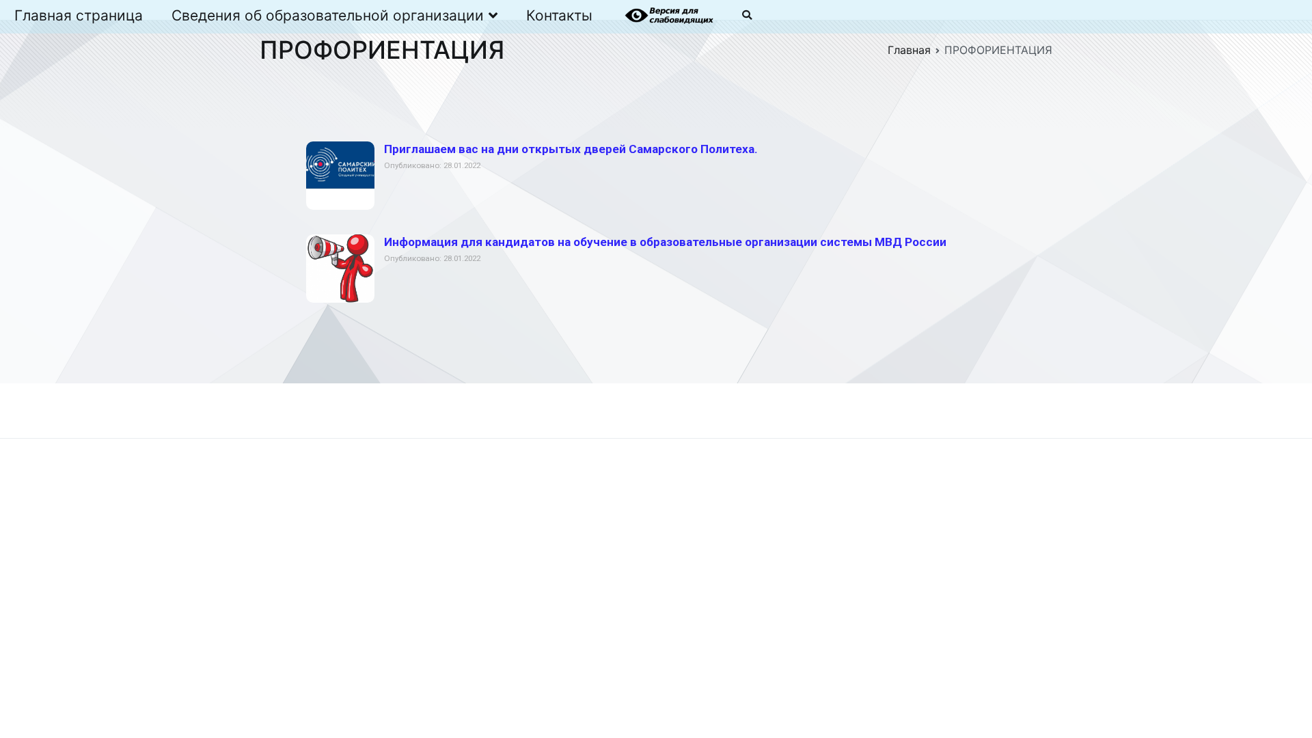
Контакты (559, 15)
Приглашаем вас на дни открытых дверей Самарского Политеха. (571, 149)
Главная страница (78, 15)
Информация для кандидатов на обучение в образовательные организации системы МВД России (665, 242)
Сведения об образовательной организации (328, 15)
